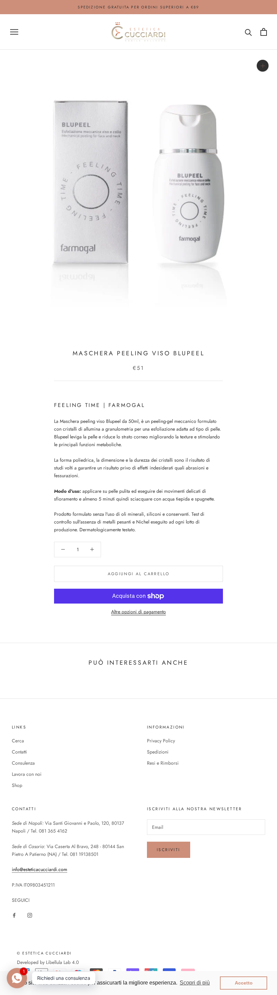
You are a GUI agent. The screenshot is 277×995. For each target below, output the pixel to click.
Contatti (19, 751)
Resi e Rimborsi (163, 763)
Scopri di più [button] (195, 983)
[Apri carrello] (263, 32)
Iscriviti (168, 850)
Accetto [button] (244, 983)
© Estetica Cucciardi (44, 953)
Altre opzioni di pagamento (138, 611)
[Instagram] (29, 915)
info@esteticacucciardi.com (39, 869)
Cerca (18, 740)
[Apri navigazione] (14, 32)
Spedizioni (158, 751)
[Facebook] (14, 915)
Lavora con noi (27, 774)
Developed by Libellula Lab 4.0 (48, 962)
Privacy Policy (161, 740)
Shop (17, 785)
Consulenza (23, 763)
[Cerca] (248, 31)
